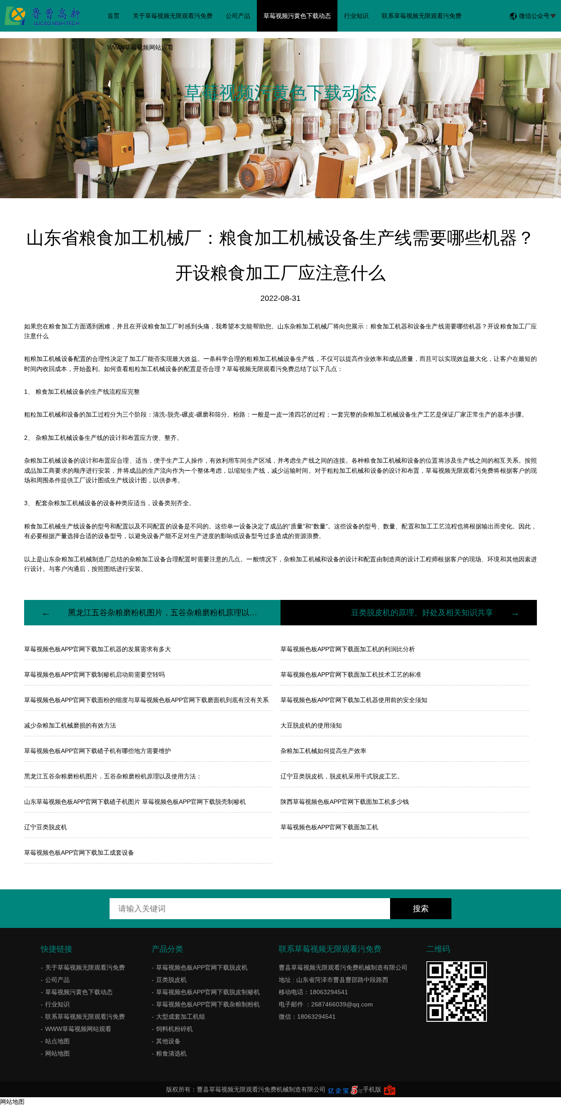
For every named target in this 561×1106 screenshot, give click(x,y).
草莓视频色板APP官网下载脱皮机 (202, 967)
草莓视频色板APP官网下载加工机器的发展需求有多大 (97, 649)
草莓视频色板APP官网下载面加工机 (329, 827)
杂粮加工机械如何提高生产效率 (323, 750)
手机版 (372, 1089)
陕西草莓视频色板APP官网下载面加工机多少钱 (344, 801)
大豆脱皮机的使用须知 (311, 725)
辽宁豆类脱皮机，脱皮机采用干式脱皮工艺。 (341, 776)
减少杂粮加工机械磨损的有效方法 (70, 725)
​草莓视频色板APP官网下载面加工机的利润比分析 (347, 649)
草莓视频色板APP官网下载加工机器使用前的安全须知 (353, 699)
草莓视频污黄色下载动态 (297, 15)
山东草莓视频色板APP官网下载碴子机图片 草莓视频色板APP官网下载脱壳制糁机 (135, 801)
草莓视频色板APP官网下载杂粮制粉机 (208, 1004)
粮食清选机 (171, 1053)
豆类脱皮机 (171, 979)
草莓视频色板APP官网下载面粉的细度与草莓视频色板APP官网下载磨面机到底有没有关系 (146, 699)
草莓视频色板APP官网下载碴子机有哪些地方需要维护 (97, 750)
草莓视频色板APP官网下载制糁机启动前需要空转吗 (94, 674)
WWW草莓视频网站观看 (140, 47)
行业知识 (356, 15)
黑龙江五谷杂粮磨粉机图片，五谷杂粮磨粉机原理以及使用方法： (163, 612)
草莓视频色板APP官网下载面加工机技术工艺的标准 (350, 674)
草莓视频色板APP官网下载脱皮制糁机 (208, 991)
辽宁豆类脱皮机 (45, 827)
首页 (113, 15)
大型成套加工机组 (180, 1016)
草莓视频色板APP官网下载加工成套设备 (79, 852)
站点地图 (57, 1041)
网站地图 (57, 1053)
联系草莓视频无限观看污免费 (422, 15)
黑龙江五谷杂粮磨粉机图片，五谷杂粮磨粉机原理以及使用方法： (113, 776)
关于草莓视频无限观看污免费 (173, 15)
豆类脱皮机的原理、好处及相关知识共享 (422, 612)
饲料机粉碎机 (174, 1028)
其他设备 (168, 1041)
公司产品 (238, 15)
